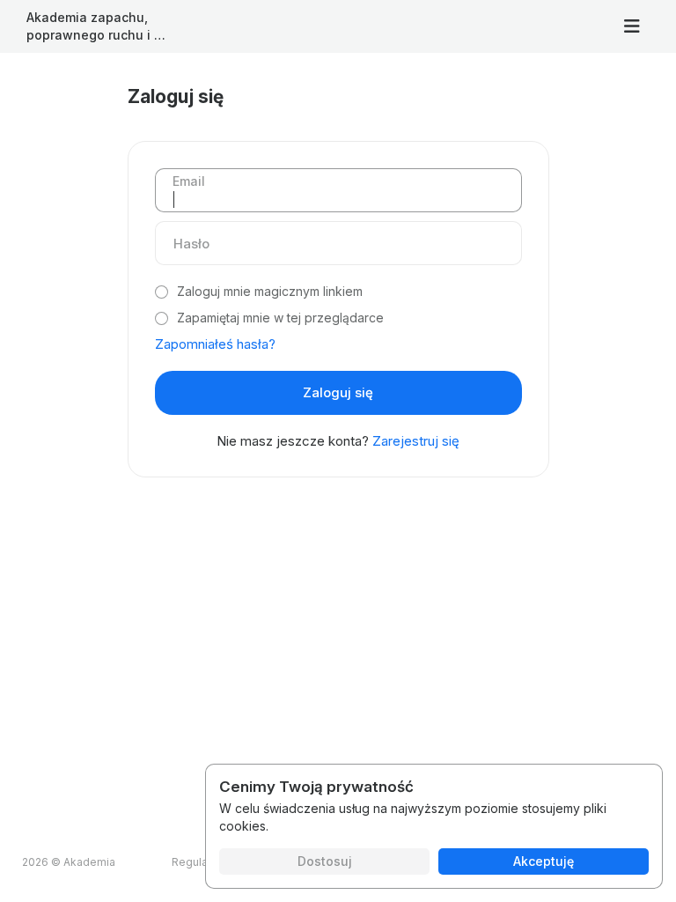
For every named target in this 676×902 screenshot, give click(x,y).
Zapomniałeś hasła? (215, 344)
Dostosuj (325, 861)
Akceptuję (543, 861)
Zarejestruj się (415, 441)
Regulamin (199, 862)
